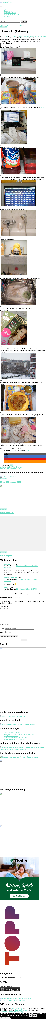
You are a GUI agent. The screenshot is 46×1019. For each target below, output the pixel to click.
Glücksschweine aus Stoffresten (15, 739)
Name (2, 624)
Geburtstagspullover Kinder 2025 (15, 737)
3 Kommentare (41, 36)
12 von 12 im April (7, 513)
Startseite (7, 9)
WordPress (3, 1012)
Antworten (7, 567)
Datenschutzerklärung (11, 14)
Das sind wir (8, 11)
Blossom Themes (21, 1010)
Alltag (11, 465)
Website (2, 632)
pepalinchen (8, 564)
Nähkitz (7, 587)
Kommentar (4, 606)
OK (31, 1015)
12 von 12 (3, 27)
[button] (6, 454)
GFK (42, 107)
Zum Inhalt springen (7, 1)
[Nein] (10, 1018)
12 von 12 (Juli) (6, 556)
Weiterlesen (5, 1018)
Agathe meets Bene (11, 736)
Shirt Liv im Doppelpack (12, 732)
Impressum (8, 16)
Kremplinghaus (17, 1008)
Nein (34, 1015)
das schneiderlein (10, 577)
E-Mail (2, 628)
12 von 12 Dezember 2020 (10, 482)
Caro (27, 451)
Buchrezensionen (10, 13)
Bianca (5, 36)
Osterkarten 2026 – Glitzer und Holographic (19, 734)
